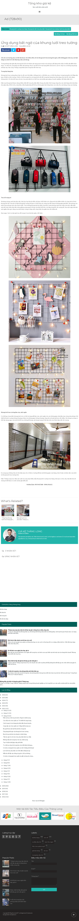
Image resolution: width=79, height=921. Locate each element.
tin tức (46, 850)
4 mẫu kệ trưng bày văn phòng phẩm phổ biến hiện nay (23, 671)
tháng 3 (6, 776)
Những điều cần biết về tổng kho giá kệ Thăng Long (14, 681)
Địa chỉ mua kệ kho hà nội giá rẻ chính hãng (15, 734)
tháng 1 (6, 782)
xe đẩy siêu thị (36, 842)
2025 (3, 697)
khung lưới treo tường (52, 29)
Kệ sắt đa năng (4, 619)
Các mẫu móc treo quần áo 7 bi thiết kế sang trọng (17, 720)
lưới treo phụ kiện (64, 29)
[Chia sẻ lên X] (13, 50)
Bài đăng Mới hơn (72, 34)
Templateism (13, 914)
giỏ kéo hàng (36, 850)
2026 (3, 695)
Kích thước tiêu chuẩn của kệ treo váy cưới (20, 640)
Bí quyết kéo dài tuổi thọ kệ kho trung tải (14, 729)
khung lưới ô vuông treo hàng (18, 29)
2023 (3, 703)
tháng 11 (6, 713)
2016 (3, 797)
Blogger (42, 800)
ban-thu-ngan (49, 842)
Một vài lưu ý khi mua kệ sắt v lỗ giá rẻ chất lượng (17, 718)
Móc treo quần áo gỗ (38, 846)
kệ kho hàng (36, 837)
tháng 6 (6, 768)
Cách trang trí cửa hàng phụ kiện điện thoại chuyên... (17, 723)
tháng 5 (6, 771)
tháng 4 (6, 774)
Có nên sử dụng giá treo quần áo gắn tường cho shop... (18, 756)
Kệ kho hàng (3, 609)
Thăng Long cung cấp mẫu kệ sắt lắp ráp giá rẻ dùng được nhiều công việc (28, 630)
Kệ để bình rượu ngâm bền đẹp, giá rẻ (18, 650)
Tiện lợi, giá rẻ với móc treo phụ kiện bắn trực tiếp (17, 737)
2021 (3, 708)
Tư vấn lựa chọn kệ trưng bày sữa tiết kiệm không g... (18, 745)
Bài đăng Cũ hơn (60, 34)
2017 (3, 794)
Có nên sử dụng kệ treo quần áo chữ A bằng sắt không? (18, 748)
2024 (3, 700)
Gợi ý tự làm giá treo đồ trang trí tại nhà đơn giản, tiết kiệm (25, 213)
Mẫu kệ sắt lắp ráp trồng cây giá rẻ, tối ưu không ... (17, 753)
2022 (3, 706)
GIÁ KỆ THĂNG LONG (11, 46)
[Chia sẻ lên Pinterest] (18, 50)
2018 (3, 791)
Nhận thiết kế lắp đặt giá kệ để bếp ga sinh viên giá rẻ (22, 661)
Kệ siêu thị (3, 612)
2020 (3, 786)
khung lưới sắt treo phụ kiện (36, 29)
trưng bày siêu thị (37, 855)
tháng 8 (6, 763)
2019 (3, 788)
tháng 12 (6, 710)
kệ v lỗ (46, 837)
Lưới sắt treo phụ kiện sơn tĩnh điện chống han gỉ (16, 750)
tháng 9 (6, 760)
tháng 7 (6, 765)
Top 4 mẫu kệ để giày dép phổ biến (13, 742)
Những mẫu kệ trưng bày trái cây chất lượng (15, 739)
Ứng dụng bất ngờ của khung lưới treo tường (15, 731)
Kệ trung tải (3, 615)
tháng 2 (6, 779)
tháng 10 (6, 716)
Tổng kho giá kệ (39, 3)
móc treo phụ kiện (25, 79)
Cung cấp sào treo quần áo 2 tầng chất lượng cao (17, 726)
